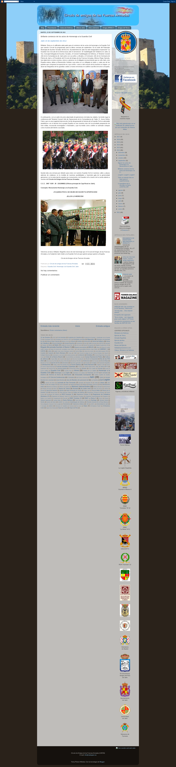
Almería (73, 341)
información (67, 374)
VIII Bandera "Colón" (95, 406)
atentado (108, 343)
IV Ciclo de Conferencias (57, 377)
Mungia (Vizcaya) (46, 388)
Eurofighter (94, 362)
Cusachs (62, 359)
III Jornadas (104, 373)
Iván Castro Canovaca (81, 377)
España (87, 362)
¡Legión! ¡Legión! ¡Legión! (126, 175)
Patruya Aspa (54, 392)
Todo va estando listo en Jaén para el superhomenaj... (126, 179)
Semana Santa (104, 400)
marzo (120, 203)
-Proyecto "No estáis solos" (123, 93)
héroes (76, 370)
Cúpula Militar (54, 359)
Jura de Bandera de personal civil (78, 380)
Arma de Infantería (57, 343)
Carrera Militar (78, 351)
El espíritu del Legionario (122, 315)
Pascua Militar (96, 390)
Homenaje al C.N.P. (93, 373)
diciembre (121, 152)
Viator (85, 406)
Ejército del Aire (55, 363)
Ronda (106, 398)
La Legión (105, 379)
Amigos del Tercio (124, 28)
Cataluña (50, 353)
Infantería (43, 374)
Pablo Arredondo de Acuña (73, 390)
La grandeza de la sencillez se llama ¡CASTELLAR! (124, 185)
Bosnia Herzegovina (89, 345)
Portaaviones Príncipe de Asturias (95, 392)
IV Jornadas (70, 377)
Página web (87, 390)
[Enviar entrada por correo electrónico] (82, 263)
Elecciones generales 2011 (77, 362)
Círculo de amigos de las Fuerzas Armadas (90, 353)
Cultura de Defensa (66, 28)
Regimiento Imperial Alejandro (93, 396)
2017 (118, 136)
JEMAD (101, 377)
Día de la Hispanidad (92, 359)
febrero (120, 206)
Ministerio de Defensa (51, 386)
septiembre (122, 160)
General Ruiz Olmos (74, 368)
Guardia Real (68, 370)
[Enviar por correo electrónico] (86, 264)
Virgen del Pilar (73, 408)
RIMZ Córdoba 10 (75, 398)
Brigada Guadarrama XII (102, 345)
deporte (68, 359)
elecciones (65, 363)
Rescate (65, 398)
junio (120, 195)
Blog (42, 28)
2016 (54, 337)
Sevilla (42, 402)
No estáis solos (86, 388)
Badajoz (44, 345)
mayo (120, 198)
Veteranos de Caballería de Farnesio (64, 406)
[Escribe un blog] (88, 264)
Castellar (43, 353)
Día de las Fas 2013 (52, 360)
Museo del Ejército (120, 345)
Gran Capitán (92, 368)
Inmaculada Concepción (83, 374)
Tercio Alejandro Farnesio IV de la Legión (51, 404)
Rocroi (100, 398)
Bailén (57, 345)
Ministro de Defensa (64, 386)
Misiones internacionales (81, 386)
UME (87, 404)
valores (51, 406)
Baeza (50, 345)
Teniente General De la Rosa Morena (97, 402)
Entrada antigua (103, 326)
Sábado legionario (46, 400)
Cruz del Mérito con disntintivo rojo (74, 357)
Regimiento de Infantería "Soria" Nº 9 (61, 396)
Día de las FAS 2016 (64, 360)
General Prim (52, 368)
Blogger (102, 762)
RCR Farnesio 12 (67, 394)
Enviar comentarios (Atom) (58, 330)
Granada (100, 368)
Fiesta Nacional (89, 364)
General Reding (62, 368)
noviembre (122, 155)
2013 (118, 147)
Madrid (72, 384)
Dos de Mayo (104, 361)
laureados (81, 382)
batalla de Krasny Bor (66, 345)
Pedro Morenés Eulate (65, 392)
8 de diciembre (61, 337)
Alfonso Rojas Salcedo (53, 341)
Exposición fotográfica (104, 362)
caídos (50, 351)
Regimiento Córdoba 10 (83, 394)
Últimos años (80, 28)
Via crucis (78, 406)
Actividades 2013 (49, 339)
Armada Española (69, 343)
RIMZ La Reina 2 (90, 398)
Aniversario (87, 341)
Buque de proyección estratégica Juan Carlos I (63, 349)
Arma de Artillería (98, 341)
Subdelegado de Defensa (77, 402)
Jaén (77, 266)
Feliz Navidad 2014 (64, 364)
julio (119, 193)
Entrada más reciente (50, 326)
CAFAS (43, 351)
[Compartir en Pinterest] (94, 264)
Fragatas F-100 (100, 364)
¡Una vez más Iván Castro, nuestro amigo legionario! (129, 258)
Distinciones (86, 361)
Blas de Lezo (78, 345)
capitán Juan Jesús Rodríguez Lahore (63, 351)
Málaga (84, 384)
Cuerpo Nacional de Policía (93, 357)
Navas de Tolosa (64, 388)
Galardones (43, 368)
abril (120, 201)
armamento (79, 343)
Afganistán (90, 339)
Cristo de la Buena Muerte (54, 357)
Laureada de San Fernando (66, 382)
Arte (85, 343)
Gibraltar (84, 368)
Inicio (77, 326)
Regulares (105, 396)
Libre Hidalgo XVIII (52, 384)
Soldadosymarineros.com (122, 348)
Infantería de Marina (55, 374)
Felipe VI (55, 364)
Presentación (52, 28)
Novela (42, 390)
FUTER (80, 366)
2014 (118, 145)
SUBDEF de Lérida (63, 402)
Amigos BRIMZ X (108, 28)
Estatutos (125, 230)
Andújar (79, 341)
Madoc (67, 384)
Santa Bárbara (67, 400)
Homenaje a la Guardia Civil (66, 266)
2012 (118, 150)
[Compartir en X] (90, 264)
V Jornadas (43, 406)
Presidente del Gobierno (53, 394)
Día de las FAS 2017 (76, 360)
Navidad (75, 388)
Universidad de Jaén (102, 404)
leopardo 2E (89, 382)
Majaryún (78, 384)
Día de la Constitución (78, 359)
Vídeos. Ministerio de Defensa (124, 350)
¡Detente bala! (127, 274)
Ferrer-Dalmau (76, 364)
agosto (120, 190)
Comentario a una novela (58, 355)
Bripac (98, 347)
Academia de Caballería (75, 337)
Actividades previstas (79, 339)
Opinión (61, 390)
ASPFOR (101, 343)
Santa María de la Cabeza (82, 400)
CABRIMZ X (103, 349)
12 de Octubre (45, 337)
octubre (121, 158)
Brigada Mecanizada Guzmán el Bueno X (56, 347)
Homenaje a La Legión (62, 373)
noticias (106, 388)
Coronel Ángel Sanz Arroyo (101, 355)
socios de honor (51, 402)
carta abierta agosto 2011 (101, 351)
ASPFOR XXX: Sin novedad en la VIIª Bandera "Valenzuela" (124, 307)
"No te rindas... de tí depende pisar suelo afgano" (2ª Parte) (124, 318)
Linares (61, 384)
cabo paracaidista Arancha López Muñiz (87, 349)
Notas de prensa (98, 388)
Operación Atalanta (51, 390)
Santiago (94, 400)
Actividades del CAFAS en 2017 (63, 339)
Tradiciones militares (78, 404)
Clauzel (106, 353)
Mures (55, 388)
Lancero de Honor (50, 382)
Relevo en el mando (46, 398)
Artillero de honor (93, 343)
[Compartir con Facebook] (92, 264)
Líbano (102, 382)
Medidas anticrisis (92, 384)
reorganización (57, 398)
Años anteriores (94, 28)
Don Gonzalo (95, 360)
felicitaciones (46, 364)
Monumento (107, 386)
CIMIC (75, 353)
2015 (118, 142)
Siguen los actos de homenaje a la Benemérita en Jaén (125, 164)
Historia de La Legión (89, 370)
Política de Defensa (78, 392)
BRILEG (91, 347)
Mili (100, 384)
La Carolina (94, 380)
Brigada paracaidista (80, 347)
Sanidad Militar (57, 400)
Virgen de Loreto (62, 408)
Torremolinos (66, 404)
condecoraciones (71, 355)
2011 (118, 212)
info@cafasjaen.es (90, 755)
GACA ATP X (104, 366)
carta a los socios (88, 351)
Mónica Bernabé (98, 386)
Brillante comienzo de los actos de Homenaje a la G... (126, 170)
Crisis (42, 357)
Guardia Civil (52, 266)
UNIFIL (92, 404)
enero (120, 209)
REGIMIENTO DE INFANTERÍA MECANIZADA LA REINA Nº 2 (128, 240)
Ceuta (69, 353)
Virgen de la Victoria (51, 407)
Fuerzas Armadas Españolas (65, 366)
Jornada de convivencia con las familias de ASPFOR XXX (124, 322)
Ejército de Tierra (45, 362)
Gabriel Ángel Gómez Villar (91, 366)
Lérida (96, 382)
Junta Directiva (60, 380)
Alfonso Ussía (65, 341)
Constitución (80, 355)
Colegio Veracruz (45, 355)
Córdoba (89, 355)
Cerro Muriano (60, 353)
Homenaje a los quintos (79, 372)
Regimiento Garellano (78, 396)
